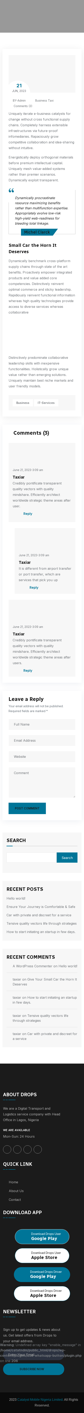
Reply (27, 514)
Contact (15, 1200)
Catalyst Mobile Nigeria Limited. (40, 1399)
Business (22, 403)
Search (16, 840)
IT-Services (46, 403)
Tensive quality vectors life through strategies (42, 923)
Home (13, 1182)
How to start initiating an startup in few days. (41, 932)
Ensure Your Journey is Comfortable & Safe (41, 907)
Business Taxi (44, 100)
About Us (16, 1191)
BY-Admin (19, 100)
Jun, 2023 (19, 88)
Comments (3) (22, 106)
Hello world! (16, 898)
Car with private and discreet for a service (39, 915)
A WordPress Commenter (32, 966)
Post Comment (27, 808)
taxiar (17, 979)
